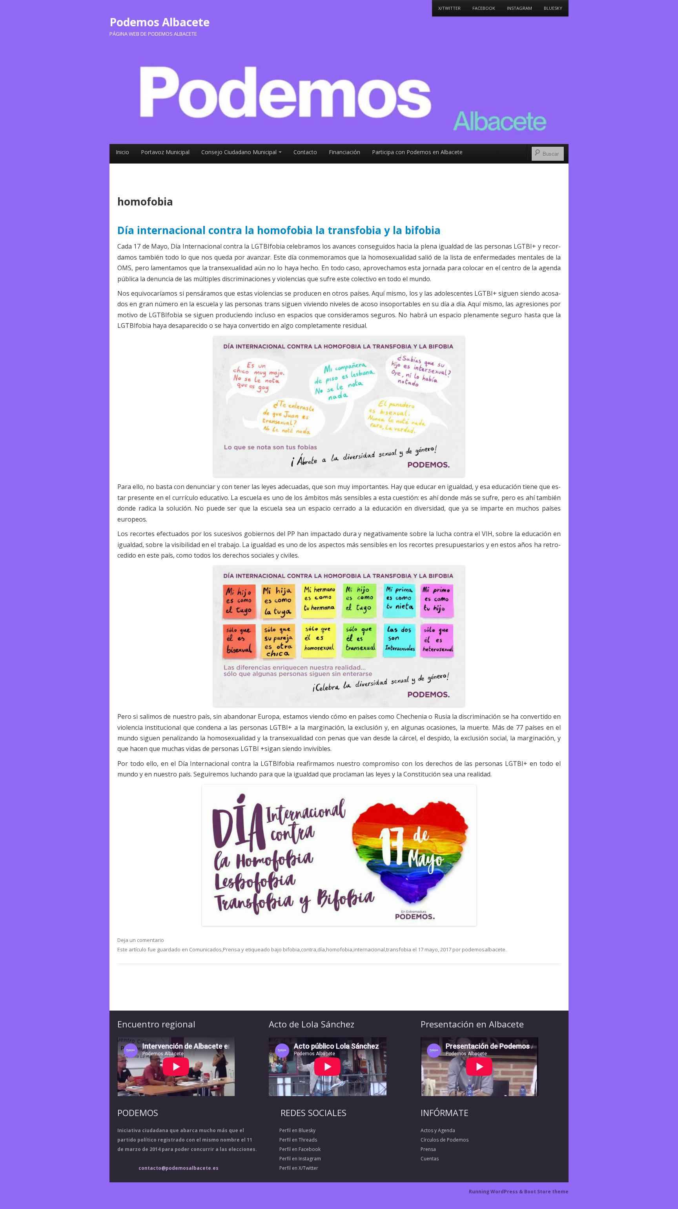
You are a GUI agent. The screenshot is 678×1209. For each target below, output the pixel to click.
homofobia (339, 949)
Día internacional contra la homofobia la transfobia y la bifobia (279, 230)
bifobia (291, 949)
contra (308, 949)
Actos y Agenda (438, 1130)
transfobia (398, 949)
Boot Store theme (546, 1191)
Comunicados (205, 949)
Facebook (483, 8)
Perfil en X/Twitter (293, 1168)
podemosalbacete (483, 949)
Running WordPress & (496, 1191)
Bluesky (553, 8)
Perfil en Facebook (295, 1149)
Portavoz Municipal (165, 152)
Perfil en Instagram (295, 1158)
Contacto (305, 152)
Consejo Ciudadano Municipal (239, 152)
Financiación (344, 152)
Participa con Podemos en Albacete (417, 152)
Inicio (122, 152)
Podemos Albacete (159, 22)
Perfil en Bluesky (292, 1130)
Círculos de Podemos (444, 1139)
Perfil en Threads (293, 1139)
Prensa (231, 949)
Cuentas (430, 1158)
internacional (369, 949)
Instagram (519, 8)
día (321, 949)
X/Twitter (449, 8)
